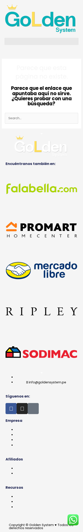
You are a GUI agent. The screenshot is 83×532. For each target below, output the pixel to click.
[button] (41, 41)
